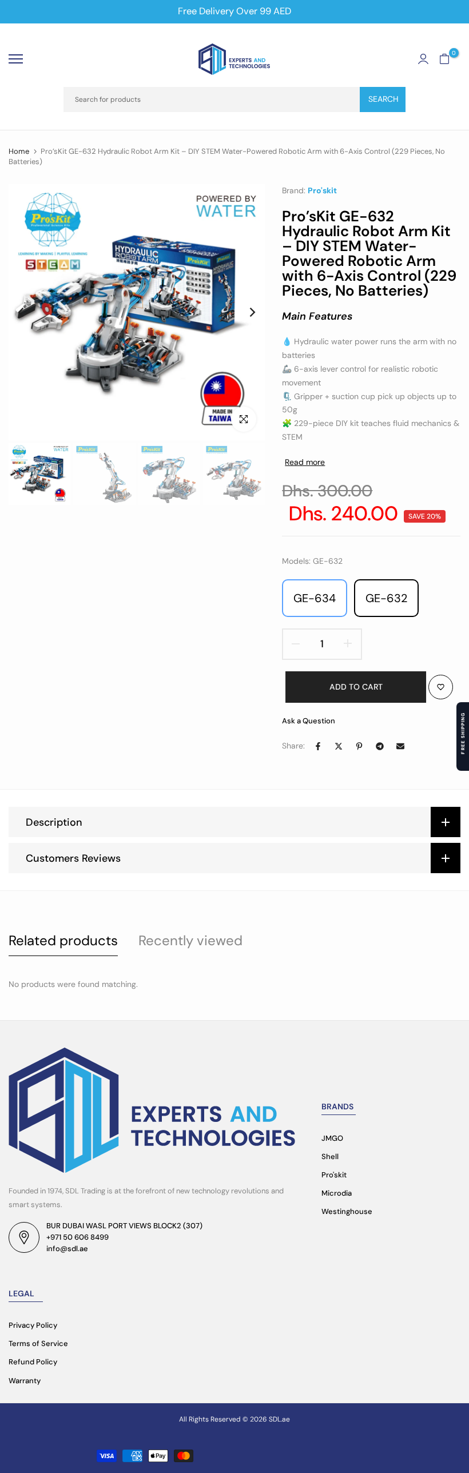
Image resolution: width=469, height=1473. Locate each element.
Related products (63, 940)
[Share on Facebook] (318, 746)
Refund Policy (33, 1362)
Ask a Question (308, 721)
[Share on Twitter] (338, 746)
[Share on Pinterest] (359, 746)
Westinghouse (346, 1211)
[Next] (243, 312)
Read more (305, 462)
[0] (444, 59)
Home (19, 151)
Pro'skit (322, 190)
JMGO (332, 1138)
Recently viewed (190, 940)
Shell (330, 1156)
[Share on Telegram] (379, 746)
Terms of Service (38, 1343)
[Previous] (30, 312)
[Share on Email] (400, 746)
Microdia (336, 1193)
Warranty (25, 1381)
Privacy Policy (33, 1325)
